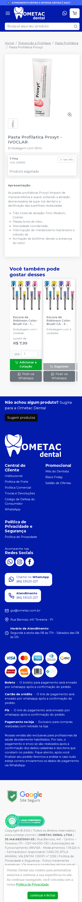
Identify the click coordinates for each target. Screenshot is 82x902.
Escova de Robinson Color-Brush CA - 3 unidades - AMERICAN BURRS (59, 321)
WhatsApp (12, 509)
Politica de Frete (16, 481)
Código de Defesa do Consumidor (20, 501)
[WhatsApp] (65, 13)
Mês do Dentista (57, 471)
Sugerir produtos (21, 418)
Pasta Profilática (66, 43)
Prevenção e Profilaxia (34, 43)
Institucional (13, 476)
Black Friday (54, 477)
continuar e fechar (42, 895)
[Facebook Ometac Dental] (30, 561)
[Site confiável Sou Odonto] (25, 821)
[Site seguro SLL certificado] (25, 796)
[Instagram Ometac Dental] (20, 561)
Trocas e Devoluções (20, 493)
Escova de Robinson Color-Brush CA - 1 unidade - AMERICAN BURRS (25, 321)
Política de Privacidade (21, 537)
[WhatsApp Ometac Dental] (10, 561)
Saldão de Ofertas (58, 483)
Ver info (68, 159)
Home (9, 43)
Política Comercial (18, 487)
